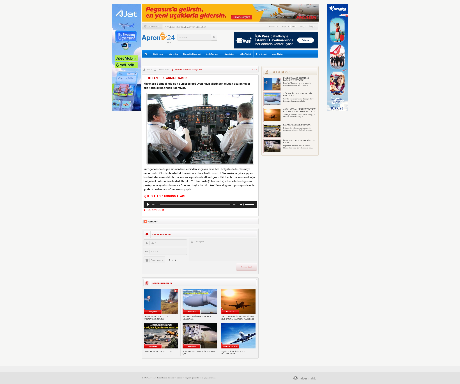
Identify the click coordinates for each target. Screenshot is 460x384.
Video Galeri (245, 54)
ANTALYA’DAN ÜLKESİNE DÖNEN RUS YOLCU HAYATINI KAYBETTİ (237, 318)
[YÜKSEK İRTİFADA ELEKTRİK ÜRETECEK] (272, 104)
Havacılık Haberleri (192, 54)
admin (149, 69)
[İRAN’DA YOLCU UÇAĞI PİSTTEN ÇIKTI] (272, 151)
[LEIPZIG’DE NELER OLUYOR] (272, 136)
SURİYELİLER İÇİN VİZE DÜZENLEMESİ (233, 352)
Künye (302, 26)
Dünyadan (173, 54)
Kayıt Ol (285, 26)
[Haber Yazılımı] (309, 378)
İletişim (312, 26)
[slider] (250, 204)
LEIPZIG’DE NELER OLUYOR (158, 351)
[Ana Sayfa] (145, 54)
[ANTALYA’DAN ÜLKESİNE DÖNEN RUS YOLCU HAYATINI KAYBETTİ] (272, 120)
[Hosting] (295, 378)
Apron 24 (152, 378)
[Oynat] (148, 204)
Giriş (294, 26)
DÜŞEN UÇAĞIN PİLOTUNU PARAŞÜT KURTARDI (157, 318)
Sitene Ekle (273, 26)
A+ (255, 69)
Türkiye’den (158, 54)
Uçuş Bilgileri (277, 54)
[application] (200, 204)
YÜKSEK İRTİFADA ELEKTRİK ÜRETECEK (186, 27)
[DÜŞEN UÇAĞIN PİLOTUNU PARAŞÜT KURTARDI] (272, 89)
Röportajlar (229, 54)
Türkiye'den (197, 69)
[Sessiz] (242, 204)
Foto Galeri (261, 54)
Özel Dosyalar (212, 54)
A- (253, 69)
